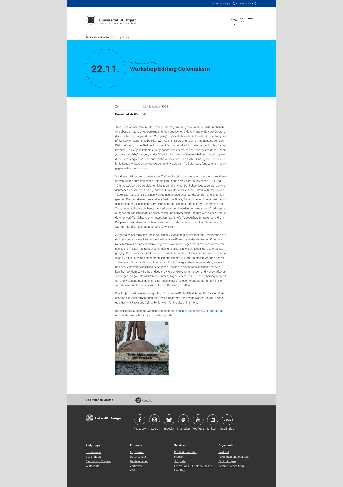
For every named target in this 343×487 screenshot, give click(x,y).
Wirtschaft (92, 466)
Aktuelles (104, 37)
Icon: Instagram (154, 419)
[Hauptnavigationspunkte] (250, 20)
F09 (245, 3)
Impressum (137, 452)
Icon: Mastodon (183, 419)
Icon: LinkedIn (212, 419)
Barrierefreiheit (139, 461)
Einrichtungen (227, 461)
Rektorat (223, 452)
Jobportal (180, 461)
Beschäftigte (93, 456)
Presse (178, 456)
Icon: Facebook (140, 419)
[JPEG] (142, 347)
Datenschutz (138, 456)
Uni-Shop (180, 470)
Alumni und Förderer (98, 461)
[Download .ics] (144, 114)
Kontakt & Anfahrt (185, 452)
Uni (221, 3)
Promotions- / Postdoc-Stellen (193, 466)
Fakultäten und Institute (233, 456)
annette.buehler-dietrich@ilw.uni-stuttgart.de (195, 310)
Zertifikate (136, 466)
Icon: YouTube (198, 419)
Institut (93, 37)
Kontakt (147, 400)
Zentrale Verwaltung (231, 466)
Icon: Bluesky (169, 419)
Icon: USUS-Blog (227, 419)
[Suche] (242, 20)
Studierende (93, 452)
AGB (133, 470)
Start (87, 37)
